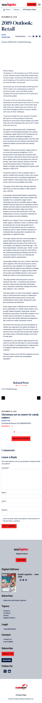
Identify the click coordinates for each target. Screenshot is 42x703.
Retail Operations (6, 36)
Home (8, 9)
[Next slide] (38, 398)
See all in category (21, 439)
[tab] (14, 431)
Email (4, 501)
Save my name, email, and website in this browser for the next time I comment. (21, 520)
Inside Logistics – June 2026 (28, 575)
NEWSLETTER (8, 654)
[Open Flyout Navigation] (39, 4)
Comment (5, 468)
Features (16, 9)
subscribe (31, 4)
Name (4, 492)
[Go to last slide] (3, 398)
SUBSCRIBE (21, 560)
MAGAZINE (7, 660)
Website (4, 510)
